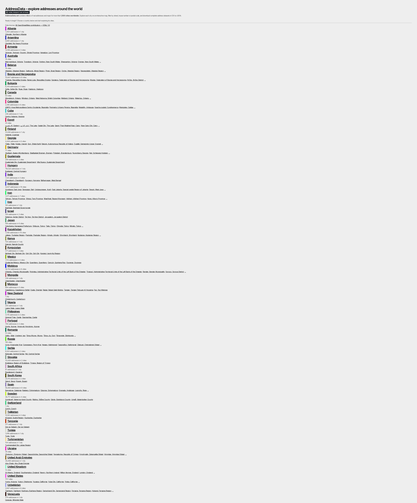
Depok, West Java (96, 189)
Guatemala (13, 156)
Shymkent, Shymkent (68, 235)
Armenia (12, 46)
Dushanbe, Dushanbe (32, 418)
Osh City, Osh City (32, 253)
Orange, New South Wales (88, 62)
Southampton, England (30, 472)
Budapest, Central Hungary (15, 171)
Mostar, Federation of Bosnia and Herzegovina (108, 80)
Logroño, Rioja (80, 390)
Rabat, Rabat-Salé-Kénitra (53, 290)
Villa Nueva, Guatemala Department (51, 162)
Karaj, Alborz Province (96, 199)
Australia (12, 55)
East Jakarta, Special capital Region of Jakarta (70, 189)
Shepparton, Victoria (69, 62)
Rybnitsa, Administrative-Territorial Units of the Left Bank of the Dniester (57, 272)
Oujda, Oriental (36, 290)
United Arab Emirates (19, 457)
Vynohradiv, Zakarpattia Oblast (91, 454)
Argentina (13, 37)
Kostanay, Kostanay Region (88, 235)
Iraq (9, 201)
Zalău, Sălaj (9, 336)
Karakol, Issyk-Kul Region (50, 253)
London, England (86, 472)
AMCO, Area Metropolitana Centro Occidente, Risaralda (26, 107)
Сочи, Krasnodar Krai (13, 345)
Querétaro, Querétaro (38, 262)
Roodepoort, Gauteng (13, 372)
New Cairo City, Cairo (89, 126)
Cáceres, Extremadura (49, 390)
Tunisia (11, 430)
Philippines (13, 311)
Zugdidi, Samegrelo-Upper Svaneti (87, 144)
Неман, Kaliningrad (49, 345)
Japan (11, 220)
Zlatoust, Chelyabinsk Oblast (88, 345)
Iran (9, 192)
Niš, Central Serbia (32, 354)
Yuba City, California (56, 482)
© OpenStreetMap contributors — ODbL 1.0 (32, 25)
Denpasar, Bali (28, 189)
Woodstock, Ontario (13, 98)
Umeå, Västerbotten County (82, 399)
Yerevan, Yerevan (12, 53)
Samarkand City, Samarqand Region (57, 491)
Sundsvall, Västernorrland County (18, 399)
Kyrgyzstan (14, 247)
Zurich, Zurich (10, 409)
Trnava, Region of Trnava (40, 363)
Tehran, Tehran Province (15, 199)
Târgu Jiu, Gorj (49, 336)
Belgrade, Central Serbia (14, 354)
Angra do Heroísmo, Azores (28, 326)
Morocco (12, 284)
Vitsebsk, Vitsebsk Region (15, 71)
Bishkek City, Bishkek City (15, 253)
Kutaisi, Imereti (21, 144)
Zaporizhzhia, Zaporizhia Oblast (40, 454)
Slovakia (12, 357)
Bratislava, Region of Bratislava (17, 363)
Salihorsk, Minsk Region (35, 71)
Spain (10, 384)
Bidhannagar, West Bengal (51, 180)
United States (15, 475)
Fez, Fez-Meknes (101, 290)
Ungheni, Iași (20, 336)
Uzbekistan (14, 484)
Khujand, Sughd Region (14, 418)
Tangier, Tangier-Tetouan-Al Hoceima (78, 290)
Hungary (12, 165)
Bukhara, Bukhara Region (32, 491)
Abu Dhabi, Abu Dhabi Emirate (17, 463)
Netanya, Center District (14, 217)
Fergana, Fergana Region (81, 491)
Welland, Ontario (67, 98)
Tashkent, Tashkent (13, 491)
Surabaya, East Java (13, 189)
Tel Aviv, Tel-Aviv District (34, 217)
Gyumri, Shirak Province (29, 53)
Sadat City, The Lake (46, 126)
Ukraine (11, 448)
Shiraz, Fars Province (34, 199)
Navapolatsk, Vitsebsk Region (92, 71)
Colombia (12, 101)
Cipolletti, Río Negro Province (16, 43)
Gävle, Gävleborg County (60, 399)
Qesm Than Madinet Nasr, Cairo (67, 126)
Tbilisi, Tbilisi (10, 144)
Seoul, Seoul (10, 381)
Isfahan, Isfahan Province (76, 199)
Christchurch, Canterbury (15, 299)
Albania (11, 28)
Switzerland (14, 402)
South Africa (14, 366)
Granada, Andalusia (66, 390)
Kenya (11, 238)
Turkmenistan (15, 439)
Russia (11, 338)
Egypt (10, 119)
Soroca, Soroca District (174, 272)
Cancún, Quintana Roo (56, 262)
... (100, 62)
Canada (11, 92)
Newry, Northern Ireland (49, 472)
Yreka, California (71, 482)
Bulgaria (12, 83)
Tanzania (12, 421)
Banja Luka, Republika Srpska (38, 80)
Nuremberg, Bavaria (80, 153)
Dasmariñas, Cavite (29, 317)
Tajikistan (12, 411)
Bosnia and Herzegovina (21, 74)
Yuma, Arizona (11, 482)
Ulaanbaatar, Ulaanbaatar (15, 281)
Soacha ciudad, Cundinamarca (106, 107)
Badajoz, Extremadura (30, 390)
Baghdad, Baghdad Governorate (17, 208)
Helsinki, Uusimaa (12, 135)
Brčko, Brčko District (135, 80)
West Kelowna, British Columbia (48, 98)
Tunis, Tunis (10, 436)
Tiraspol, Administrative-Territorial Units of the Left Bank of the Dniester (114, 272)
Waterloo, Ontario (82, 98)
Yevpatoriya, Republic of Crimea (65, 454)
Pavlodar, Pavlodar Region (36, 235)
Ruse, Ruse (23, 89)
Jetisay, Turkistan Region (15, 235)
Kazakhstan (14, 229)
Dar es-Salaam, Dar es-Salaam (17, 427)
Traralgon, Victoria (31, 62)
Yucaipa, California (40, 482)
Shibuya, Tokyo (39, 226)
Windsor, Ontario (28, 98)
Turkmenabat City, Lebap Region (18, 445)
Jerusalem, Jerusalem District (56, 217)
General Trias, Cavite (13, 317)
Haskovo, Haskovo (35, 89)
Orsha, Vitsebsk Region (70, 71)
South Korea (14, 375)
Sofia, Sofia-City (11, 89)
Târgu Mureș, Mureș (34, 336)
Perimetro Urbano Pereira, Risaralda (63, 107)
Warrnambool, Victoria (14, 62)
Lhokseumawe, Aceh (43, 189)
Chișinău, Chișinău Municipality (17, 272)
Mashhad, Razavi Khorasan (54, 199)
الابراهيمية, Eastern (12, 126)
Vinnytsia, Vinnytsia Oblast (114, 454)
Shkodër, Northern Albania (15, 34)
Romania (12, 329)
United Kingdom (16, 466)
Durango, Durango (73, 262)
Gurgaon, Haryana (32, 180)
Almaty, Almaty (53, 235)
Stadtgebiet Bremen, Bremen (41, 153)
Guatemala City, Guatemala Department (20, 162)
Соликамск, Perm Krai (32, 345)
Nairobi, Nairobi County (14, 244)
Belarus (11, 65)
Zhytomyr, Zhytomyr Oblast (16, 454)
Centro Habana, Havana (14, 116)
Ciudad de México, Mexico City (17, 262)
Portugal (12, 320)
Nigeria (11, 302)
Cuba (10, 110)
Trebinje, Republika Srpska (15, 80)
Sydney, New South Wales (49, 62)
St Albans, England (12, 472)
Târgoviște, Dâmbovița (64, 336)
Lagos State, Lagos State (14, 308)
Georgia (11, 138)
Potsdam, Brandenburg (62, 153)
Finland (11, 128)
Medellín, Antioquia (86, 107)
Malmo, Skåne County (41, 399)
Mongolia (12, 274)
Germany (12, 147)
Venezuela (13, 494)
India (10, 174)
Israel (10, 211)
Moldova (12, 265)
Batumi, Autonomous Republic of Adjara (57, 144)
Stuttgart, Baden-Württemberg (17, 153)
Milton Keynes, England (69, 472)
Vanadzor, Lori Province (49, 53)
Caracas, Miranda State (14, 500)
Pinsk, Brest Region (53, 71)
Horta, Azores (10, 326)
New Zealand (15, 293)
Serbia (11, 348)
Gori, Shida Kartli (34, 144)
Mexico (11, 256)
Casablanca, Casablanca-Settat (17, 290)
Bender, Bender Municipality (154, 272)
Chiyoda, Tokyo (63, 226)
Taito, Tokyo (50, 226)
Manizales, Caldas (126, 107)
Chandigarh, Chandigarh (14, 180)
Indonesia (13, 183)
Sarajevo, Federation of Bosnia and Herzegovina (70, 80)
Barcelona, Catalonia (13, 390)
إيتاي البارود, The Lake (28, 126)
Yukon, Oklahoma (25, 482)
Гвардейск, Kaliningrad (67, 345)
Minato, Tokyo (75, 226)
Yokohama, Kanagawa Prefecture (18, 226)
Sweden (12, 393)
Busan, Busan (21, 381)
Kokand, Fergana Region (101, 491)
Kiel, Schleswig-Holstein (98, 153)
